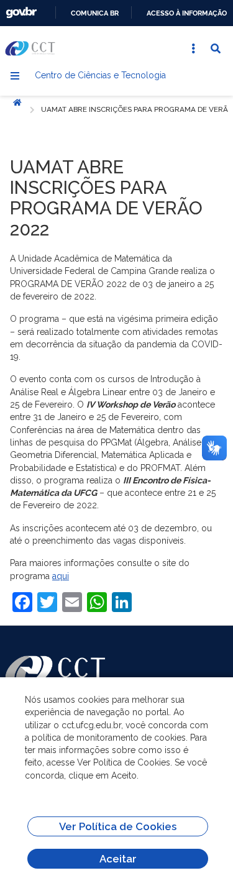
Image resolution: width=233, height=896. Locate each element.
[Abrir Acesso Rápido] (193, 48)
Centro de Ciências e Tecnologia (100, 75)
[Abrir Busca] (215, 48)
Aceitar (118, 859)
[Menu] (15, 76)
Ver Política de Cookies (117, 826)
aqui (60, 576)
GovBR (21, 13)
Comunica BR (95, 13)
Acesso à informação (187, 13)
